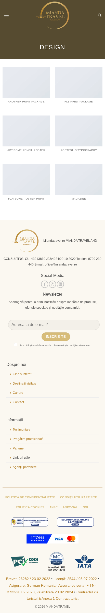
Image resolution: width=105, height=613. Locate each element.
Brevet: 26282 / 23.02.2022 (28, 579)
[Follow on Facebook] (44, 284)
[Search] (99, 15)
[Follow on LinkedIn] (60, 284)
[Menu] (6, 15)
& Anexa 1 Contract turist (58, 598)
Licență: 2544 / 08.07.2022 (75, 579)
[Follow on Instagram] (52, 284)
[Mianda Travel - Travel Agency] (52, 15)
